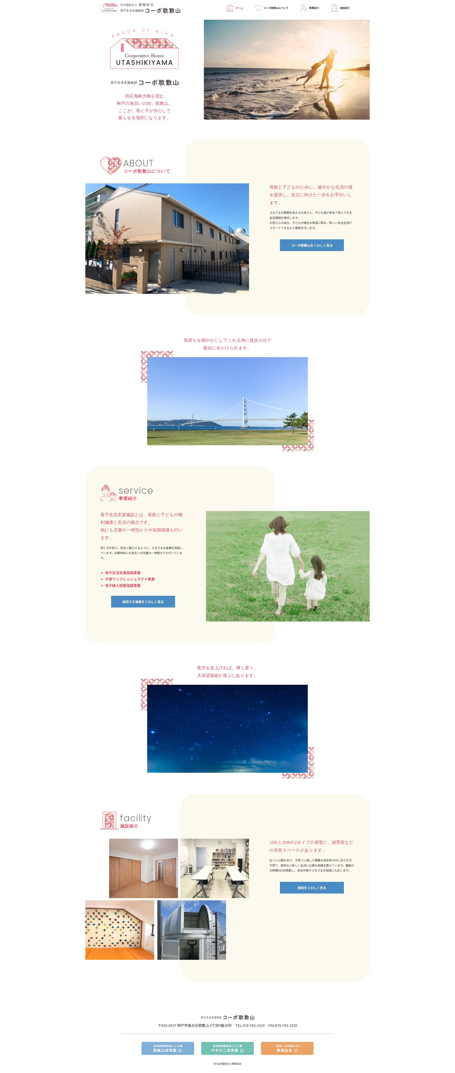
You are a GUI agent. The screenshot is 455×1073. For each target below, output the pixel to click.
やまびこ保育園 (226, 1048)
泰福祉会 (287, 1048)
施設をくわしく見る (312, 887)
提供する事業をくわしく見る (143, 601)
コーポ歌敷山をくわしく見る (312, 245)
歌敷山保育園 (168, 1048)
